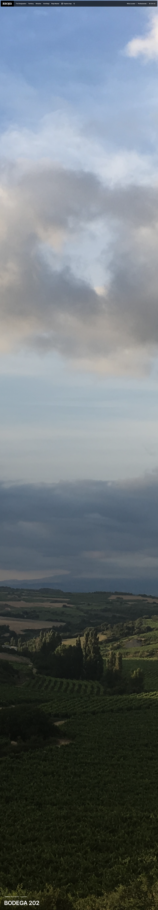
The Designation (21, 3)
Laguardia (24, 896)
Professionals (142, 3)
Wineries (38, 3)
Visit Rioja (46, 3)
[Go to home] (7, 4)
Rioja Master (55, 3)
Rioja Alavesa (15, 896)
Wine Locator (131, 3)
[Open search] (74, 3)
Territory (31, 3)
